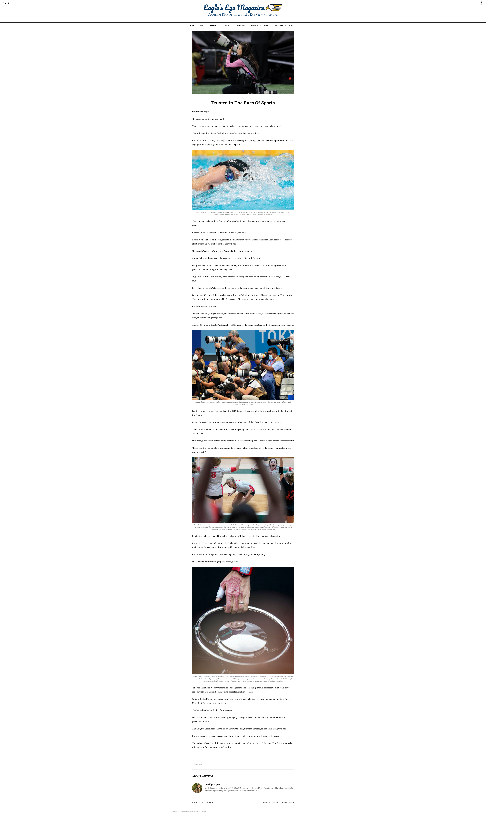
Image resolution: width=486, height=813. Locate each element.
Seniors (254, 25)
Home (192, 25)
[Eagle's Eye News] (243, 15)
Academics (214, 25)
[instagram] (8, 3)
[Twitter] (5, 3)
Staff (291, 25)
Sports (228, 25)
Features (241, 25)
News (202, 25)
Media (266, 25)
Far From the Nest (204, 802)
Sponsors (278, 25)
